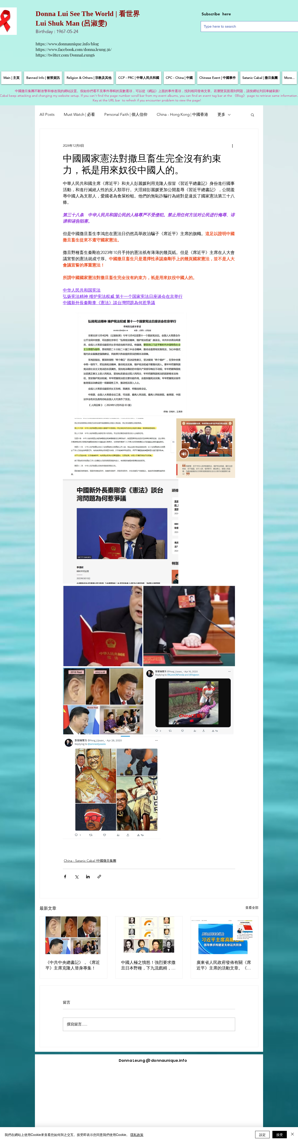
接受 (279, 1134)
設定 (262, 1134)
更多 (221, 114)
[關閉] (292, 1134)
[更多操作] (232, 145)
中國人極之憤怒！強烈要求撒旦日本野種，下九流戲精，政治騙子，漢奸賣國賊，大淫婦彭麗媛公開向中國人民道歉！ (148, 965)
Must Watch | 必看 (79, 114)
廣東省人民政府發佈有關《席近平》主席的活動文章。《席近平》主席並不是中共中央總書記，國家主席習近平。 (223, 965)
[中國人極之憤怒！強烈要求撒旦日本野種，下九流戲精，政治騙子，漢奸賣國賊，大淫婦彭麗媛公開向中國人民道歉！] (149, 935)
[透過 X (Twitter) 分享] (76, 876)
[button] (252, 115)
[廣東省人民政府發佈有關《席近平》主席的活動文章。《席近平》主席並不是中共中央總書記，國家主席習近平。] (224, 935)
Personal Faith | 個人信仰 (125, 114)
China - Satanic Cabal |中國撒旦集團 (90, 861)
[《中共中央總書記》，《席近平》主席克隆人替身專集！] (73, 935)
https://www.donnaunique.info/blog (67, 43)
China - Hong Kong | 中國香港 (182, 114)
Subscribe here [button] (216, 14)
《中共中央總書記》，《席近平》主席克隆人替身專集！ (72, 965)
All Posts (47, 114)
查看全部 (251, 908)
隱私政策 (136, 1134)
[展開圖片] (126, 364)
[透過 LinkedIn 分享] (88, 876)
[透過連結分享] (99, 876)
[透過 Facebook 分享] (65, 876)
